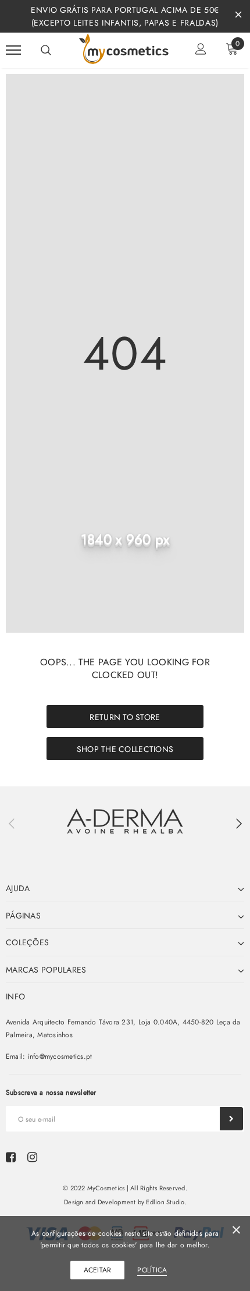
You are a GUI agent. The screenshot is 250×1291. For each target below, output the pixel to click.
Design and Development (99, 1202)
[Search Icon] (46, 50)
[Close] (236, 1232)
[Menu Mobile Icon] (13, 50)
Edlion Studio (165, 1202)
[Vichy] (125, 821)
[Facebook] (11, 1157)
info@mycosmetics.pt (60, 1056)
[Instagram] (32, 1157)
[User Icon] (200, 50)
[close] (238, 16)
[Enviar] (231, 1118)
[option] (125, 821)
